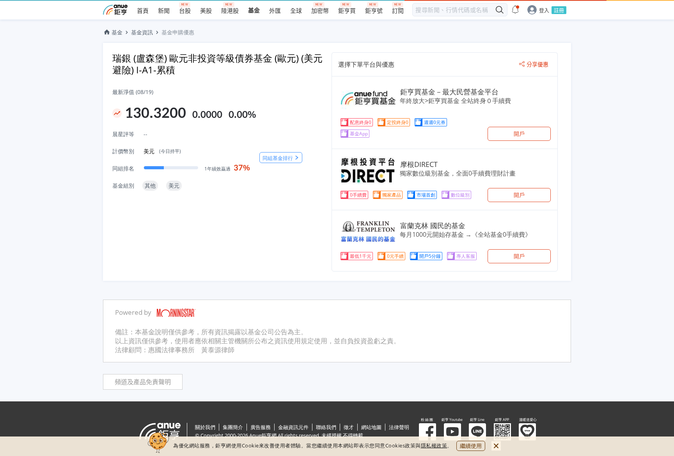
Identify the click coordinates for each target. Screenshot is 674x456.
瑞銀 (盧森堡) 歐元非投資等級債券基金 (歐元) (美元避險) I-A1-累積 (217, 63)
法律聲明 (399, 427)
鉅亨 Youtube (452, 431)
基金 (117, 32)
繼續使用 (471, 445)
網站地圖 (371, 427)
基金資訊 (142, 32)
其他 (150, 185)
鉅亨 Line (477, 431)
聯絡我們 (326, 427)
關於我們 (205, 427)
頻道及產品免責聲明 (143, 382)
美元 (162, 151)
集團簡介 (233, 427)
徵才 (349, 427)
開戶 (519, 133)
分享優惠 (537, 64)
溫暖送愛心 (527, 431)
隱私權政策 (434, 445)
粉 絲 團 (427, 431)
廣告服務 (260, 427)
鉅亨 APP (502, 431)
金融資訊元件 (293, 427)
